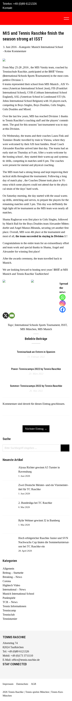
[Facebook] (62, 309)
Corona (7, 581)
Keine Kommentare (15, 51)
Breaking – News (12, 576)
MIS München (28, 329)
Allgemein (8, 568)
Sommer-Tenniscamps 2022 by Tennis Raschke (36, 385)
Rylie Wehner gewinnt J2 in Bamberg (39, 520)
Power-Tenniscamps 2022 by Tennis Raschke (36, 369)
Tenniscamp (9, 610)
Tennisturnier (10, 618)
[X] (6, 315)
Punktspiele (9, 597)
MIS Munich (45, 329)
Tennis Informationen (14, 606)
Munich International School (47, 47)
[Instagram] (62, 303)
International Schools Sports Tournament (37, 324)
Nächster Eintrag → (36, 428)
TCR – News (10, 602)
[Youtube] (19, 672)
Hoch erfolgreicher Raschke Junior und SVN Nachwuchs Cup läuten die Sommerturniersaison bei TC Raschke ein (43, 542)
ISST (64, 324)
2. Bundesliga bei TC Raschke (35, 502)
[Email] (12, 315)
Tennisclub (9, 614)
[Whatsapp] (62, 297)
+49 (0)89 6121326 (25, 3)
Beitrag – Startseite (13, 572)
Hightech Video (11, 585)
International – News (14, 589)
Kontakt (7, 7)
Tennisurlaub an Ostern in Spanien (36, 351)
